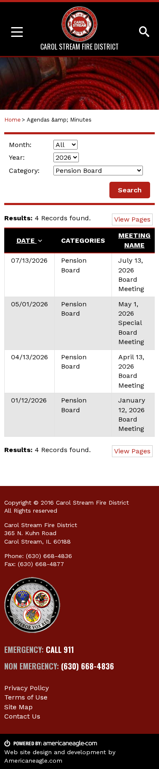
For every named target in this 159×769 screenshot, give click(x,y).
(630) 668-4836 (49, 555)
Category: (24, 171)
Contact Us (22, 716)
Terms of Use (25, 697)
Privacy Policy (26, 688)
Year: (17, 157)
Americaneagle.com (33, 760)
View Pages (132, 219)
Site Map (18, 707)
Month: (20, 145)
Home (12, 120)
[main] (79, 295)
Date (27, 240)
